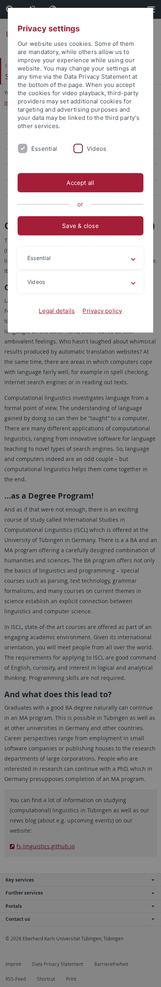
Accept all (80, 182)
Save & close (80, 226)
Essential (44, 148)
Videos (96, 148)
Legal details (57, 311)
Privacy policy (102, 311)
